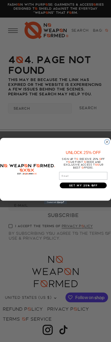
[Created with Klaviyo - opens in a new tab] (55, 202)
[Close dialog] (107, 142)
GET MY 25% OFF (83, 185)
